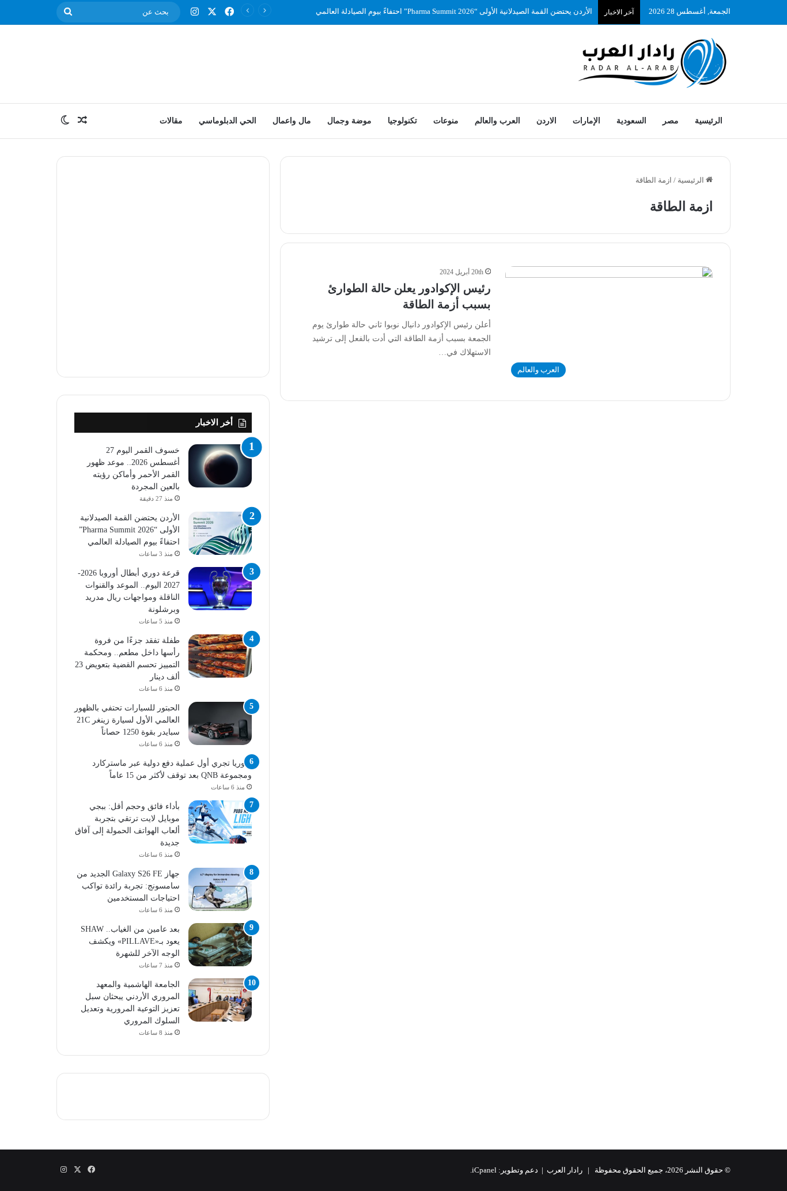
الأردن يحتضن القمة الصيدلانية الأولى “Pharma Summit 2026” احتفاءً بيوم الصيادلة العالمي (454, 11)
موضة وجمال (349, 120)
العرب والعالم (497, 120)
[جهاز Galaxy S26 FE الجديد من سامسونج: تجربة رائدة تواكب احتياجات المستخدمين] (220, 889)
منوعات (446, 120)
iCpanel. (483, 1170)
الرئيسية (708, 120)
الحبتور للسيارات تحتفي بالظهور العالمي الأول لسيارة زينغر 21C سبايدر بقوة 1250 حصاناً (127, 720)
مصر (671, 120)
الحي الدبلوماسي (227, 120)
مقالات (171, 120)
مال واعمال (292, 120)
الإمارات (586, 120)
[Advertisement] (278, 62)
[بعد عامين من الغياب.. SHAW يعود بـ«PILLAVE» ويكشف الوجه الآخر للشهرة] (220, 944)
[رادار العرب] (653, 62)
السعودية (631, 120)
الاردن (546, 120)
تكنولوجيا (402, 120)
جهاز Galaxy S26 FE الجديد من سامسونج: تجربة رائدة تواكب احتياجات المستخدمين (128, 885)
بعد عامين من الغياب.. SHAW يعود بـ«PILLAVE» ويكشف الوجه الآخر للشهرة (130, 941)
